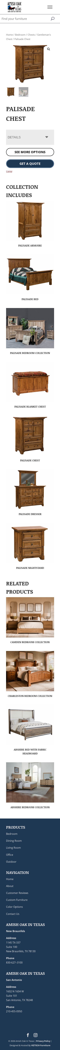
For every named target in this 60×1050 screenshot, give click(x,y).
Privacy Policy (43, 1041)
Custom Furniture (17, 900)
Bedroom (20, 34)
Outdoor (11, 861)
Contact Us (12, 914)
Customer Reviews (17, 893)
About (9, 886)
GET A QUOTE (30, 163)
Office (9, 855)
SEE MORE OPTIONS (30, 152)
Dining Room (14, 841)
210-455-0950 (14, 1011)
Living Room (13, 847)
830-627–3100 (14, 962)
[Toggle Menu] (49, 7)
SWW (9, 171)
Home (9, 34)
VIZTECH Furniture (40, 1045)
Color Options (14, 907)
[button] (49, 49)
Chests (31, 34)
